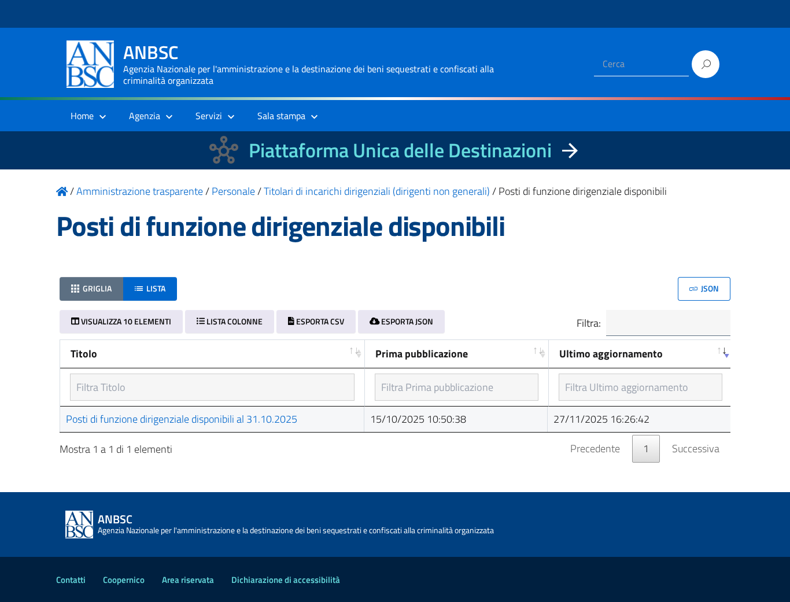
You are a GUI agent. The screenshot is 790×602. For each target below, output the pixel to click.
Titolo (84, 353)
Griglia (96, 288)
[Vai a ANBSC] (62, 191)
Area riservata (188, 579)
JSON (709, 288)
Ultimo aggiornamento (611, 353)
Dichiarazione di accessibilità (285, 579)
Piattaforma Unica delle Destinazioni (400, 150)
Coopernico (124, 579)
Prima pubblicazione (421, 353)
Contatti (71, 579)
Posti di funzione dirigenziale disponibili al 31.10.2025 (181, 419)
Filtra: (589, 322)
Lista (155, 288)
